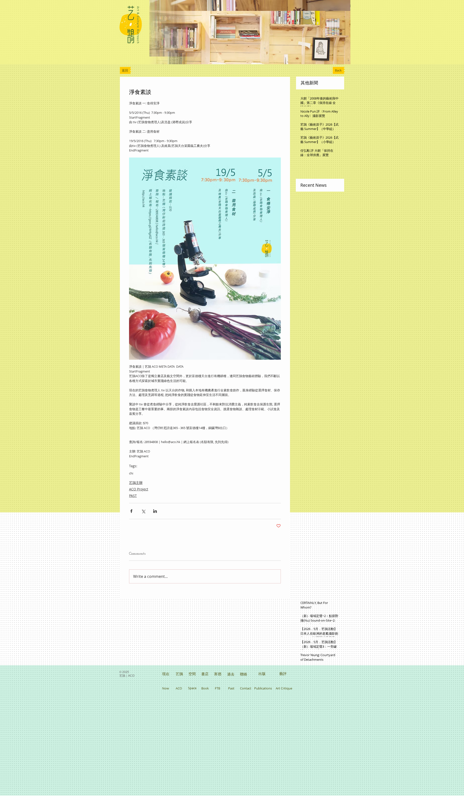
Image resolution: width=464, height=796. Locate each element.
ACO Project (138, 489)
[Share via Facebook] (131, 511)
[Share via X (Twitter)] (143, 511)
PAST (133, 495)
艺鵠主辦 (136, 482)
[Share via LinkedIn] (155, 511)
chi (131, 473)
